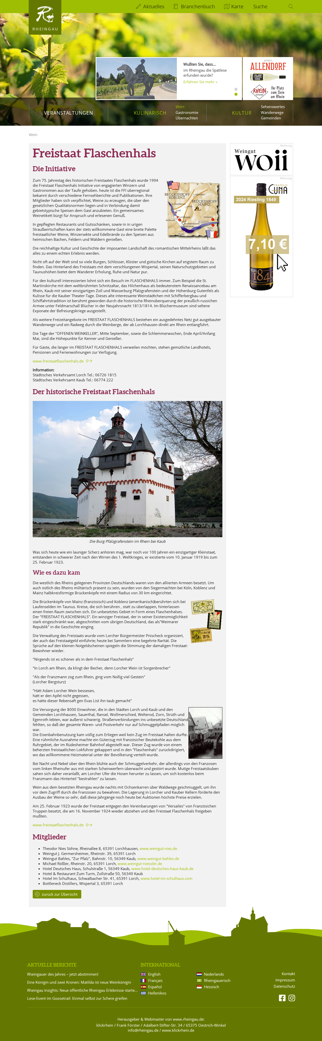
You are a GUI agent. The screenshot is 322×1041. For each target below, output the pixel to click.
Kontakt (288, 973)
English (154, 974)
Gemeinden (271, 117)
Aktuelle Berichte (51, 965)
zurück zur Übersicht (59, 894)
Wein (180, 106)
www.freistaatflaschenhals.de (58, 361)
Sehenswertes (273, 106)
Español (155, 986)
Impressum (285, 980)
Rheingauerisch (217, 980)
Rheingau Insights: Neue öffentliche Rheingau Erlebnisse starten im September (83, 990)
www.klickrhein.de (178, 1030)
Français (155, 980)
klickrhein (104, 1025)
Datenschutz (284, 986)
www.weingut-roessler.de (140, 863)
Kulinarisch (150, 113)
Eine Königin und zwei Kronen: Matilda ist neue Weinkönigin (79, 982)
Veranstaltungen (68, 113)
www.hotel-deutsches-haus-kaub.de (162, 868)
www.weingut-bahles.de (158, 858)
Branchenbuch (198, 6)
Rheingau (45, 28)
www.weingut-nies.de (158, 848)
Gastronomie (187, 112)
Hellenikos (157, 992)
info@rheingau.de (143, 1030)
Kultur (242, 113)
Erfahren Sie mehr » (200, 81)
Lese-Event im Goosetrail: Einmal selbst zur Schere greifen (77, 998)
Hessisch (211, 986)
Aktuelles (154, 6)
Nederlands (214, 974)
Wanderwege (272, 112)
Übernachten (187, 117)
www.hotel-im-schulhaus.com (166, 878)
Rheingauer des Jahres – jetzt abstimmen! (62, 974)
